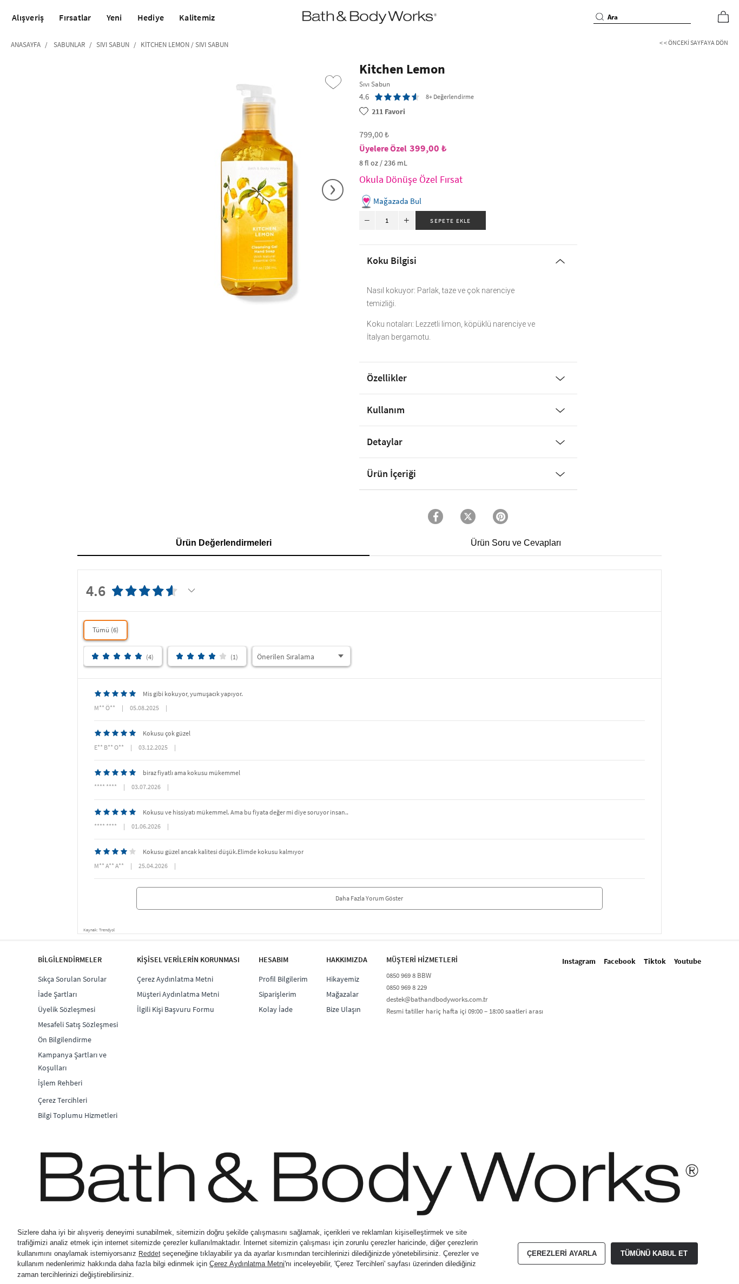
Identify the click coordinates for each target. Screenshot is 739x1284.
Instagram (579, 961)
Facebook (620, 961)
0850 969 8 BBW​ (408, 975)
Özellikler (387, 378)
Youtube (687, 961)
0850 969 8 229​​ (406, 987)
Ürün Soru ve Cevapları (516, 542)
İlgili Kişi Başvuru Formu (175, 1009)
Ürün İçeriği (391, 473)
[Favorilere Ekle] (333, 82)
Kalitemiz (197, 17)
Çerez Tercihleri (62, 1100)
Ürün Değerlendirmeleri (224, 542)
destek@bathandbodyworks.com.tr (437, 999)
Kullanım (386, 409)
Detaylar (385, 441)
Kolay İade (276, 1009)
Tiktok (655, 961)
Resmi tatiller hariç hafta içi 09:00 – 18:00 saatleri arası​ (464, 1011)
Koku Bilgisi (392, 260)
